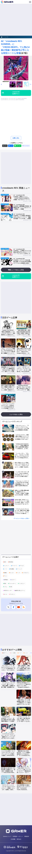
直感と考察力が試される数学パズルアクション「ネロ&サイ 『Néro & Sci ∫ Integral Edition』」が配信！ (24, 351)
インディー (6, 565)
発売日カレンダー (8, 590)
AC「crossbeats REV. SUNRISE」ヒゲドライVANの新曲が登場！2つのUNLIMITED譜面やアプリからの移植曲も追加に (22, 261)
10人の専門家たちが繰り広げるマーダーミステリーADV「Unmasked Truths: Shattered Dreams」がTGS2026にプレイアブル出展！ (24, 788)
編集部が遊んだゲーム (20, 590)
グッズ (18, 572)
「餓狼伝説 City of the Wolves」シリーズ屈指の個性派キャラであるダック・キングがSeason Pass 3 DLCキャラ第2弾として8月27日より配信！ (24, 754)
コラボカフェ (26, 572)
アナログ (22, 565)
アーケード (14, 565)
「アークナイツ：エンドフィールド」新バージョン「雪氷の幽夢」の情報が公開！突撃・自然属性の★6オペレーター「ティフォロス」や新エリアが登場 (8, 686)
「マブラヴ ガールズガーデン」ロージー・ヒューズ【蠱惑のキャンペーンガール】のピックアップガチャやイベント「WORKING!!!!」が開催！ (8, 737)
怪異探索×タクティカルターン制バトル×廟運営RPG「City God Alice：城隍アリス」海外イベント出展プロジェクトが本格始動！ (8, 370)
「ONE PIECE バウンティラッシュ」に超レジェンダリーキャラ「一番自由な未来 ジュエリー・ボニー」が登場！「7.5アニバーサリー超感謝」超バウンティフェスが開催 (24, 772)
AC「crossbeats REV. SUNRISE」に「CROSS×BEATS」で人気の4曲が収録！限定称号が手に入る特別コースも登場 (15, 47)
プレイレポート (12, 583)
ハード (5, 569)
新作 (5, 562)
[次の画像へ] (16, 68)
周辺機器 (12, 569)
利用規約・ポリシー (18, 836)
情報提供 (26, 836)
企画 (11, 586)
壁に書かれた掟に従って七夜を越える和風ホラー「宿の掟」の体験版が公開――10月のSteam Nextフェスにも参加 (8, 771)
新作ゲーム (5, 653)
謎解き (5, 572)
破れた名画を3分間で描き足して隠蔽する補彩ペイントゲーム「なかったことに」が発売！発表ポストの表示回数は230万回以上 (8, 388)
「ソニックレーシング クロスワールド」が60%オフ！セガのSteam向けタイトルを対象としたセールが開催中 (8, 407)
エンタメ (12, 572)
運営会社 (19, 839)
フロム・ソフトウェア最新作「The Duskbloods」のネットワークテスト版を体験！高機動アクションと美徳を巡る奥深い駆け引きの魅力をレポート (8, 352)
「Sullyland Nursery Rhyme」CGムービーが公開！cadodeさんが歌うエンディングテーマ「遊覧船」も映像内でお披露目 (23, 388)
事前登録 (11, 562)
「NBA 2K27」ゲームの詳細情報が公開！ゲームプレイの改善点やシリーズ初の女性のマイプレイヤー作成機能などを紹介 (24, 702)
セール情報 (13, 653)
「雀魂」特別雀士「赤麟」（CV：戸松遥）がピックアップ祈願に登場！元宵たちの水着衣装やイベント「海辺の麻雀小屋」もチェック (24, 669)
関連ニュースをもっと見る (16, 270)
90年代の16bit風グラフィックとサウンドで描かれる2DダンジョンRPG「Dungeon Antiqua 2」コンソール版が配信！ (24, 685)
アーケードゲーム (4, 194)
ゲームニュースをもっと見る (21, 518)
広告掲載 (13, 839)
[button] (1, 84)
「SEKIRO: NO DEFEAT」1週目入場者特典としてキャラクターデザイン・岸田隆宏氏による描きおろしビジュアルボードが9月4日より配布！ (8, 333)
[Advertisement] (16, 20)
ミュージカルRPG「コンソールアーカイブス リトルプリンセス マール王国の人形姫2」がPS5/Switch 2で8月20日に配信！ (8, 754)
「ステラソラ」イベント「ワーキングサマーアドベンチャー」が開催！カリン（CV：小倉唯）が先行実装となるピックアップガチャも (8, 788)
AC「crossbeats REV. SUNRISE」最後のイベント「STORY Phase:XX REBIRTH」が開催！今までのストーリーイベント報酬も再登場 (22, 198)
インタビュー (22, 583)
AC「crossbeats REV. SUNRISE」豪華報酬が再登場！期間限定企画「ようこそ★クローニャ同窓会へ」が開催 (22, 207)
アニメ (5, 576)
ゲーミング (19, 569)
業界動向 (6, 579)
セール (5, 594)
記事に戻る (16, 138)
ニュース (6, 37)
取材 (5, 583)
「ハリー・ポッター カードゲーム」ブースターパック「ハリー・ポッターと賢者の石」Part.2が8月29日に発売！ (24, 370)
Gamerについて (7, 836)
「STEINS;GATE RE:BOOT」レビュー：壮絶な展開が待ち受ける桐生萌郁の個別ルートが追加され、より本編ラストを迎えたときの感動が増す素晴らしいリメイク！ (8, 721)
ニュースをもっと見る (16, 414)
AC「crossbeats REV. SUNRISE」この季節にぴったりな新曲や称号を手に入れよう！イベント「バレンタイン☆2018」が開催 (22, 252)
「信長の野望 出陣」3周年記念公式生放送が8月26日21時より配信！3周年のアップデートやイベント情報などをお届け (24, 333)
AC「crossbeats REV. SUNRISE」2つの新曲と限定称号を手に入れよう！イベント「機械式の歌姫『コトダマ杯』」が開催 (22, 216)
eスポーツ (13, 579)
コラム (5, 586)
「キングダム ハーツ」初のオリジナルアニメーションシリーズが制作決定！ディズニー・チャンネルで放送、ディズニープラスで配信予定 (8, 669)
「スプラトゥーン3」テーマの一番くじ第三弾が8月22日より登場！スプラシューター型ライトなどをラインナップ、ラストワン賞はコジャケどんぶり (24, 720)
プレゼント (12, 594)
